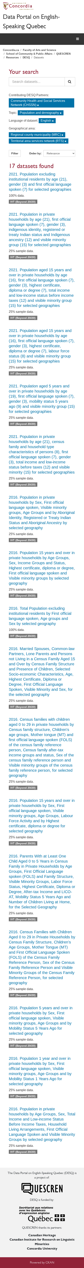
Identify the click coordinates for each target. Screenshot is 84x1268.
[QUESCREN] (42, 1188)
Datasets (39, 57)
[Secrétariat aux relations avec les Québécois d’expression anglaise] (42, 1213)
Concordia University (42, 1248)
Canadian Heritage (42, 1235)
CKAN (50, 1262)
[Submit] (70, 81)
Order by (35, 153)
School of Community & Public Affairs (29, 53)
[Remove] (38, 105)
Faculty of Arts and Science (39, 50)
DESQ (26, 57)
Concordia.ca (11, 50)
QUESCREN (63, 53)
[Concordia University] (42, 6)
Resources (12, 57)
